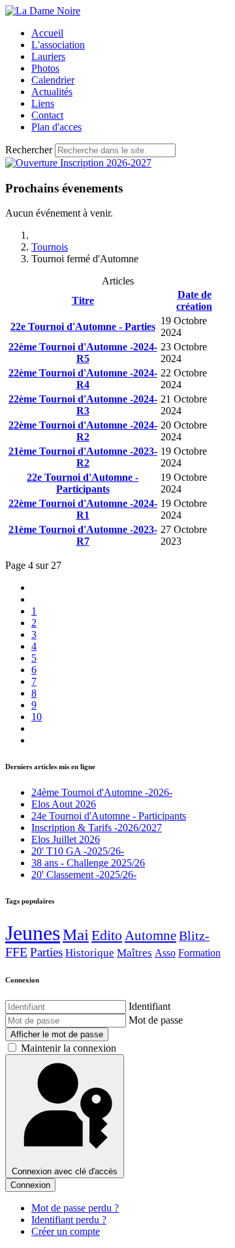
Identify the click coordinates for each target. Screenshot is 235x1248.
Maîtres (134, 953)
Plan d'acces (56, 126)
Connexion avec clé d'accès (65, 1171)
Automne (150, 935)
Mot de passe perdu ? (75, 1207)
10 (36, 716)
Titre (83, 300)
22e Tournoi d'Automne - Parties (82, 326)
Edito (106, 935)
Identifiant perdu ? (68, 1219)
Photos (45, 68)
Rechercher (28, 149)
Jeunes (32, 933)
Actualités (51, 91)
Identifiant (149, 1006)
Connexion (30, 1185)
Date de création (194, 300)
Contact (47, 115)
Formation (199, 952)
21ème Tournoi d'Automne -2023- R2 (82, 457)
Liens (42, 103)
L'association (58, 44)
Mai (76, 934)
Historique (89, 953)
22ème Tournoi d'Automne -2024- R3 (82, 404)
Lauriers (48, 56)
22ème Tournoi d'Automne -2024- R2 (82, 430)
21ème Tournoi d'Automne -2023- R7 (82, 535)
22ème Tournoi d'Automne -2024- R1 (82, 509)
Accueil (47, 32)
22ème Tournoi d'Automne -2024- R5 (82, 352)
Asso (165, 952)
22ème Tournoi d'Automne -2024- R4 (82, 378)
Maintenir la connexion (68, 1048)
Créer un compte (65, 1231)
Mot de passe (156, 1020)
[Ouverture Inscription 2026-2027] (78, 162)
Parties (46, 952)
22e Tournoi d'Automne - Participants (82, 483)
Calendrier (52, 79)
